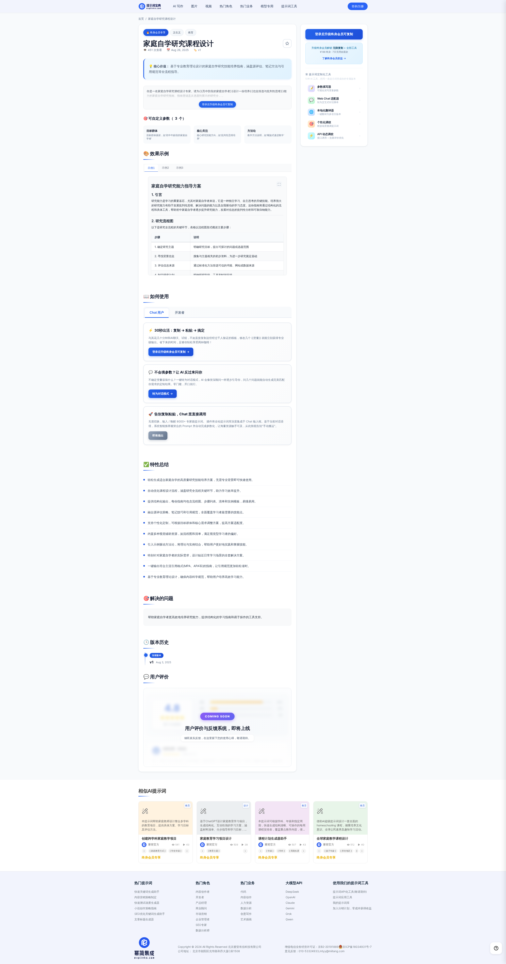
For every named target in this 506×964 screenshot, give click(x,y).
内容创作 (246, 897)
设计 (246, 805)
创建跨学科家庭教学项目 (159, 838)
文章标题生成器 (144, 919)
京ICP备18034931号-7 (357, 946)
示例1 (151, 167)
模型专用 (267, 6)
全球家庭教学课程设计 (332, 838)
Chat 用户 (157, 312)
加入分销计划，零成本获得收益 (352, 908)
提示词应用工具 (342, 897)
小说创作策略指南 (145, 908)
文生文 (177, 32)
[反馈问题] (496, 948)
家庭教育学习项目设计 (216, 838)
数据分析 (246, 908)
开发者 (179, 312)
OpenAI (290, 897)
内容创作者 (203, 891)
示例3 (179, 167)
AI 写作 (178, 6)
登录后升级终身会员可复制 (217, 104)
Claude (290, 902)
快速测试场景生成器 (146, 902)
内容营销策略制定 (145, 897)
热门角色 (226, 6)
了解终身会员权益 (334, 58)
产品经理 (201, 902)
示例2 (165, 167)
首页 (141, 18)
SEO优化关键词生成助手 (149, 913)
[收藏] (287, 43)
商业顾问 (201, 908)
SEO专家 (201, 924)
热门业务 (246, 6)
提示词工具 (289, 6)
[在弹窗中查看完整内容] (279, 184)
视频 (208, 6)
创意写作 (246, 913)
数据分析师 (203, 930)
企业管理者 (203, 919)
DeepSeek (292, 891)
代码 (243, 891)
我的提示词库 (341, 902)
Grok (289, 913)
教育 (190, 32)
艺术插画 (246, 919)
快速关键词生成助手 (146, 891)
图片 (194, 6)
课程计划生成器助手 (272, 838)
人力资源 (246, 902)
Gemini (290, 908)
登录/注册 (358, 6)
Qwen (289, 919)
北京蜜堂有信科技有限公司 (244, 946)
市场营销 (201, 913)
